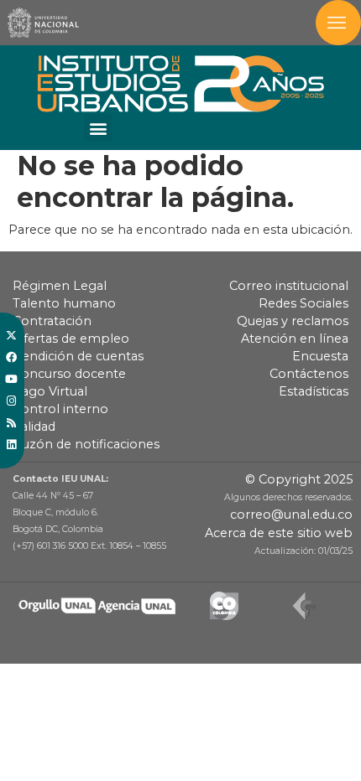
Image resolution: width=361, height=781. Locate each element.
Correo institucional (288, 285)
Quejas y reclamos (292, 320)
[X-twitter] (11, 336)
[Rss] (11, 423)
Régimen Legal (60, 285)
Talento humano (64, 303)
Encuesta (320, 356)
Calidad (34, 426)
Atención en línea (294, 338)
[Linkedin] (11, 445)
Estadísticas (313, 391)
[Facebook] (11, 358)
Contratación (52, 320)
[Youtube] (11, 379)
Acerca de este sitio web (279, 532)
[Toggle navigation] (338, 22)
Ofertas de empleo (71, 338)
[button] (98, 128)
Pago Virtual (50, 391)
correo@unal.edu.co (291, 514)
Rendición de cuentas (78, 356)
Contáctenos (308, 373)
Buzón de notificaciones (86, 444)
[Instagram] (11, 401)
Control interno (60, 408)
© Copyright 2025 (299, 479)
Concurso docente (69, 373)
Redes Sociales (303, 303)
